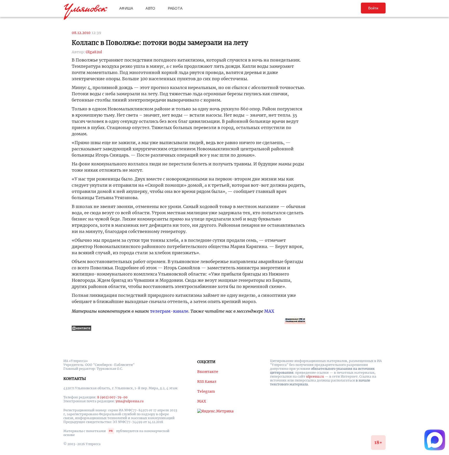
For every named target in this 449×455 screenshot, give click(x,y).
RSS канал (206, 381)
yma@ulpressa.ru (130, 401)
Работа (175, 8)
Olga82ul (94, 52)
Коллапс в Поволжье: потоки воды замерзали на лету (160, 43)
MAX (269, 311)
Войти (373, 8)
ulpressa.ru (315, 376)
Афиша (126, 8)
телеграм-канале (169, 311)
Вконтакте (207, 371)
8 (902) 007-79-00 (112, 397)
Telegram (206, 391)
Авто (150, 8)
